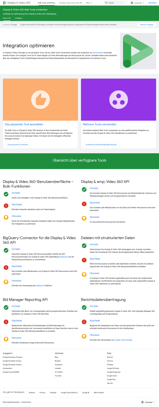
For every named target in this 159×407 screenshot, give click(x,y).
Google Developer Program (13, 357)
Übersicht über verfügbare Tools (79, 160)
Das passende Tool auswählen (24, 124)
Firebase (110, 365)
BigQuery (64, 257)
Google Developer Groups (12, 361)
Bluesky (58, 361)
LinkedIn (58, 368)
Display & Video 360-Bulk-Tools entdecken (25, 9)
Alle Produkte (99, 393)
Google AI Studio (113, 368)
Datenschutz (26, 402)
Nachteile (17, 204)
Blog (56, 357)
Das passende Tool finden (18, 145)
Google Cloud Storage (123, 340)
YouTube (58, 376)
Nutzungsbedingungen (11, 402)
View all (110, 383)
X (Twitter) (59, 372)
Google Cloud (112, 376)
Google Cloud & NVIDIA (11, 372)
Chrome (110, 361)
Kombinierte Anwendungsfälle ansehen (101, 145)
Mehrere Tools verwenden (99, 124)
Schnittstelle (98, 53)
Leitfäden (18, 18)
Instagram (58, 365)
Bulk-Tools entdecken (46, 3)
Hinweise (16, 216)
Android (110, 357)
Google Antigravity (113, 372)
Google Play (111, 379)
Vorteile (16, 192)
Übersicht (7, 18)
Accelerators (7, 368)
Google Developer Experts (12, 365)
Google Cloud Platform (69, 393)
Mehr (88, 3)
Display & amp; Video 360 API (70, 3)
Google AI (85, 393)
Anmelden (152, 3)
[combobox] (115, 3)
